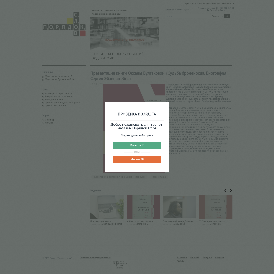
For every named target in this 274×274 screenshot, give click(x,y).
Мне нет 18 (137, 159)
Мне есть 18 (137, 145)
